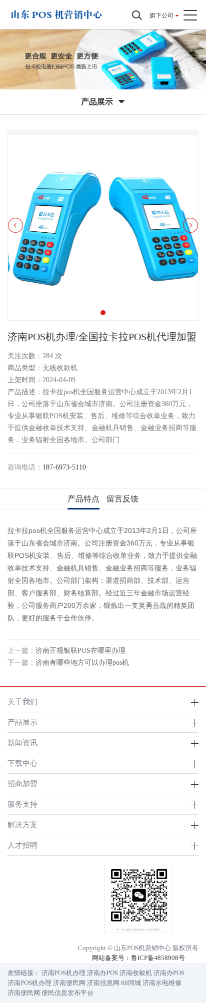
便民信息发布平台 (68, 993)
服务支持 (23, 804)
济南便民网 (69, 983)
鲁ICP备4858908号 (158, 958)
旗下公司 (162, 15)
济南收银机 (136, 973)
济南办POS (102, 973)
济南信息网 (103, 983)
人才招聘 (23, 845)
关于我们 (23, 701)
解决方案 (23, 824)
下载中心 (23, 763)
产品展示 (23, 722)
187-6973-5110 (64, 467)
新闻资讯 (23, 742)
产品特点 (84, 499)
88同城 (131, 983)
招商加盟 (23, 783)
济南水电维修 (162, 983)
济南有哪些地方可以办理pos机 (82, 662)
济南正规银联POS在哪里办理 (81, 650)
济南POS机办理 (64, 973)
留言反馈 (122, 499)
